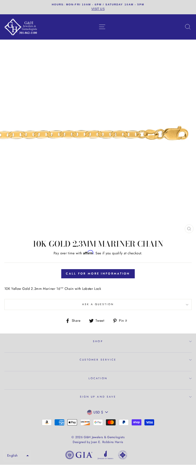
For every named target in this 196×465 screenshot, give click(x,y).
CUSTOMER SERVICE (98, 360)
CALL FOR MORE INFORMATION (98, 273)
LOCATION (98, 378)
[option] (98, 7)
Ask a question (98, 304)
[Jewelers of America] (105, 455)
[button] (17, 455)
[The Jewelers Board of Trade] (122, 455)
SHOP (98, 341)
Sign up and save (98, 397)
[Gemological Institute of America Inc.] (79, 455)
